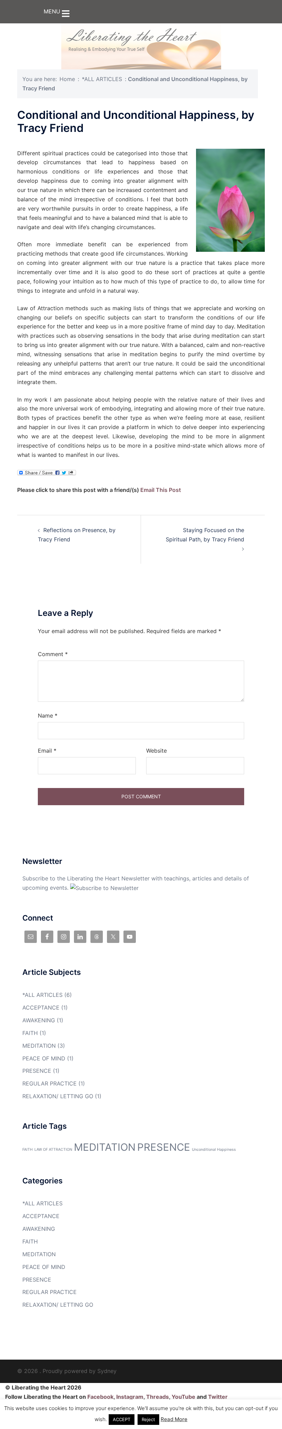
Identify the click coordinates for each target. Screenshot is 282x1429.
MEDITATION (39, 1045)
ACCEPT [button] (121, 1419)
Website (156, 750)
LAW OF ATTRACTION (53, 1149)
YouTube (183, 1396)
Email (47, 750)
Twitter (218, 1396)
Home (67, 79)
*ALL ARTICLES (102, 79)
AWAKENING (38, 1020)
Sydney (107, 1371)
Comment (53, 654)
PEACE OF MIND (43, 1058)
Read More (174, 1419)
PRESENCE (36, 1070)
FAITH (30, 1032)
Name (47, 715)
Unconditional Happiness (214, 1149)
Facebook (100, 1396)
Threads (157, 1396)
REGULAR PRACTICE (49, 1083)
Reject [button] (148, 1419)
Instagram (129, 1396)
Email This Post (160, 489)
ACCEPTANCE (40, 1007)
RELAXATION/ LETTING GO (57, 1096)
